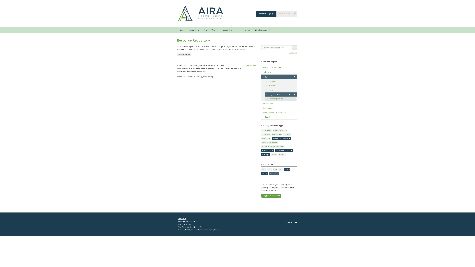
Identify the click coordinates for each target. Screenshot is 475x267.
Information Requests (280, 138)
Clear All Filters (251, 66)
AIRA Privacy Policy (184, 224)
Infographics (266, 138)
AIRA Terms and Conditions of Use (190, 227)
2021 (263, 173)
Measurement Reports (270, 142)
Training (265, 155)
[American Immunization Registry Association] (201, 13)
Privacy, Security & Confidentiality (278, 95)
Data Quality (271, 81)
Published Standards (283, 150)
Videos (274, 155)
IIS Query (287, 134)
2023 (280, 169)
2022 (286, 169)
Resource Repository (193, 40)
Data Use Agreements (276, 99)
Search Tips (293, 53)
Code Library (266, 130)
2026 (263, 169)
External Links (277, 134)
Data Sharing (271, 85)
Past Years (273, 173)
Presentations (267, 150)
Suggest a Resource (271, 195)
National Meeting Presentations (273, 146)
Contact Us (182, 219)
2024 (275, 169)
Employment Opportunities (187, 221)
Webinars (282, 155)
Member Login (265, 13)
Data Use (269, 90)
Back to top (290, 222)
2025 (269, 169)
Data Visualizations (280, 130)
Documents (266, 134)
